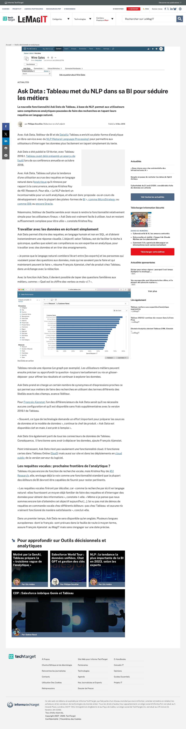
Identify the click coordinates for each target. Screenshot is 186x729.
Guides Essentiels (122, 677)
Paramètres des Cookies (70, 719)
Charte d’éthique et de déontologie (57, 665)
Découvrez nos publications (169, 2)
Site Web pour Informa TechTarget (93, 659)
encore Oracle (44, 203)
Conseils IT (119, 665)
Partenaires (83, 665)
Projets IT (16, 9)
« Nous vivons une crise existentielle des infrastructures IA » (148, 169)
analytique (40, 181)
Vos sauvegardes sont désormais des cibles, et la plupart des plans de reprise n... (152, 281)
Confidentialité (51, 719)
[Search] (179, 19)
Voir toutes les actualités (152, 197)
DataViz (64, 134)
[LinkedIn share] (5, 141)
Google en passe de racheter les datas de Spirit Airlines (151, 178)
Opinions (118, 671)
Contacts (46, 677)
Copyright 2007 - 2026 (55, 716)
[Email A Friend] (5, 155)
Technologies (84, 671)
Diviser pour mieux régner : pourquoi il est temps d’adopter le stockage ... (152, 271)
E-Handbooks (120, 659)
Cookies (5, 9)
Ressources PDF (53, 9)
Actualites (23, 82)
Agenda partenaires (33, 9)
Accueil (8, 45)
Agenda (81, 677)
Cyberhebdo (69, 9)
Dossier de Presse (85, 688)
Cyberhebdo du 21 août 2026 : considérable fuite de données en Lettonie (152, 187)
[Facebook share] (5, 126)
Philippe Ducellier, (35, 124)
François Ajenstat (34, 402)
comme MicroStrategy (102, 199)
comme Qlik (24, 203)
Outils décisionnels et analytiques (27, 45)
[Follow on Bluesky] (175, 9)
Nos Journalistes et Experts (90, 682)
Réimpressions (48, 688)
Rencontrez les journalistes (54, 671)
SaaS (54, 453)
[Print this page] (5, 148)
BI (84, 199)
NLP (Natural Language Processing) (67, 139)
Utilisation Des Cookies (52, 682)
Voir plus (152, 291)
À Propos (46, 659)
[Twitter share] (5, 133)
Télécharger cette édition (152, 252)
